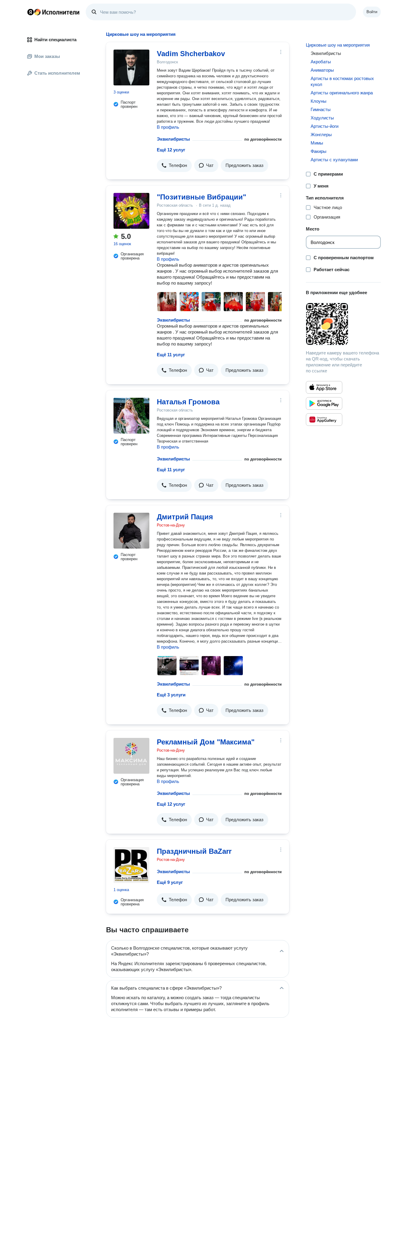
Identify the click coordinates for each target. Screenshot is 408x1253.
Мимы (317, 142)
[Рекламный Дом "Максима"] (131, 756)
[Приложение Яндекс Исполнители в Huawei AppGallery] (324, 419)
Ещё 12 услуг (171, 149)
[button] (174, 165)
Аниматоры (322, 70)
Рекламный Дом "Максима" (205, 742)
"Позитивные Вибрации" (201, 197)
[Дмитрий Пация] (131, 531)
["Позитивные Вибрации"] (131, 211)
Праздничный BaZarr (194, 851)
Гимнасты (321, 109)
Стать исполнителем (57, 73)
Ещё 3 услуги (171, 694)
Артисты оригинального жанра (342, 92)
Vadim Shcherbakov (191, 54)
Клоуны (318, 101)
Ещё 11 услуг (171, 354)
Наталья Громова (188, 402)
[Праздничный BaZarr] (131, 865)
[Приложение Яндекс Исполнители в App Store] (324, 387)
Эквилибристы (173, 139)
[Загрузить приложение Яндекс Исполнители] (343, 324)
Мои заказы (47, 56)
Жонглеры (321, 134)
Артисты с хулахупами (334, 159)
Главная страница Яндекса (30, 11)
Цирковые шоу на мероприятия (338, 44)
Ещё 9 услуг (170, 882)
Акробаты (321, 61)
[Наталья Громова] (131, 416)
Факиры (318, 151)
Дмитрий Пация (185, 517)
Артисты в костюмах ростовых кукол (342, 81)
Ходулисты (322, 117)
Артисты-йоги (324, 126)
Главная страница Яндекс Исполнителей (53, 11)
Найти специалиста (55, 39)
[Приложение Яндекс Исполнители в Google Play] (324, 403)
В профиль (168, 127)
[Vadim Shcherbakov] (131, 67)
